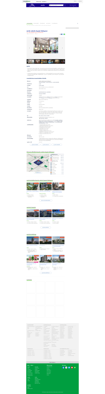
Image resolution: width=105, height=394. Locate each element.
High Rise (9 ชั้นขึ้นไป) (42, 93)
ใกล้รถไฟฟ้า (56, 120)
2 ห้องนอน (48, 96)
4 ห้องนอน (42, 97)
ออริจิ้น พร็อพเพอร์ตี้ (47, 333)
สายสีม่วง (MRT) (30, 332)
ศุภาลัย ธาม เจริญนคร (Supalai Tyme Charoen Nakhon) (45, 219)
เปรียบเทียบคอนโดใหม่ (71, 355)
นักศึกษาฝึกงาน (49, 373)
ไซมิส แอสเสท (54, 345)
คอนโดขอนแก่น (62, 334)
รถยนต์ (28, 368)
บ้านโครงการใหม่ (37, 368)
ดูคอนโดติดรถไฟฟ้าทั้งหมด (46, 272)
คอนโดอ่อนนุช (70, 330)
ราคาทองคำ (28, 378)
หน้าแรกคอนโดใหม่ (29, 23)
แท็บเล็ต (28, 387)
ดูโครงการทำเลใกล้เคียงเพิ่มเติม (45, 200)
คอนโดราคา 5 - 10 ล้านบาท (47, 356)
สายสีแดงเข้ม (37, 332)
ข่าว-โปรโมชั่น (70, 350)
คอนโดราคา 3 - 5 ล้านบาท (47, 355)
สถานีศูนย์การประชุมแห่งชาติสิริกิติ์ (32, 250)
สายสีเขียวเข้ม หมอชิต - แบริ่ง (31, 251)
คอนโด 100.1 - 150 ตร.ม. (31, 353)
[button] (62, 48)
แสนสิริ (28, 247)
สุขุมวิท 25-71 (70, 329)
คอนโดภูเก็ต (62, 333)
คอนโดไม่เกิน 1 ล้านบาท (47, 350)
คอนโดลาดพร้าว (62, 335)
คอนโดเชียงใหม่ (70, 333)
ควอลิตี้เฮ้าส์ (45, 326)
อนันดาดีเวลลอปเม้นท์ (55, 332)
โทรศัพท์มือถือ (29, 386)
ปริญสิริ (45, 329)
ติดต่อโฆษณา (80, 1)
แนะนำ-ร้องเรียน (49, 372)
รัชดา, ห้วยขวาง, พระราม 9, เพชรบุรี (44, 115)
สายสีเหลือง (29, 333)
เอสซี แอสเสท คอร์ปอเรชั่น (47, 340)
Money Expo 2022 (37, 383)
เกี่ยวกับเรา (75, 1)
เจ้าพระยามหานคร (54, 335)
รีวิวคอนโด (69, 354)
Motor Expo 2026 (29, 374)
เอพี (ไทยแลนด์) (54, 339)
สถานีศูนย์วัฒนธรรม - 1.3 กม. (51, 121)
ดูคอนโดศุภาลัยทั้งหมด (45, 227)
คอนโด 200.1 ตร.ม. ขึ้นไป (31, 355)
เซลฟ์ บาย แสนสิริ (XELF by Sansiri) (32, 245)
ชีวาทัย (45, 327)
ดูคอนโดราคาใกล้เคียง (42, 82)
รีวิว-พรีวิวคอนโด (42, 23)
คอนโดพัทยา (62, 332)
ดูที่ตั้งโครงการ (39, 172)
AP (39, 266)
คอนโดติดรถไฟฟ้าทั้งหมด (39, 326)
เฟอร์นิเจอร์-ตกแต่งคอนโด (71, 353)
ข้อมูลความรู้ (70, 352)
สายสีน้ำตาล (37, 335)
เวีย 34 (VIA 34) (42, 245)
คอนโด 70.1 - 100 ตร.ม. (31, 352)
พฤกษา (53, 193)
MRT (28, 328)
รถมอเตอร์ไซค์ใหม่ (29, 370)
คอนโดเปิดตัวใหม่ (62, 351)
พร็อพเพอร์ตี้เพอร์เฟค (55, 329)
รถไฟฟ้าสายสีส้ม (59, 122)
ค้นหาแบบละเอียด (73, 5)
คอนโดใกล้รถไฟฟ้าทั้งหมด (31, 326)
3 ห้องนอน (55, 96)
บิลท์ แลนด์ (53, 328)
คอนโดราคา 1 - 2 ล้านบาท (47, 353)
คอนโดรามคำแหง (70, 331)
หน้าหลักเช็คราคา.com (49, 366)
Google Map (42, 118)
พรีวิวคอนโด (62, 355)
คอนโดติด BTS (62, 327)
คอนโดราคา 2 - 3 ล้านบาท (47, 354)
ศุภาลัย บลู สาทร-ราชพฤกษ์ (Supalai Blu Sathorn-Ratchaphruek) (33, 219)
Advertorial (62, 353)
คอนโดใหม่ (36, 369)
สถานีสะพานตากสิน (57, 251)
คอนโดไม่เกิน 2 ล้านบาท (47, 351)
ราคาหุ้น (28, 379)
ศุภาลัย (40, 83)
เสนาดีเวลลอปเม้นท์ (46, 339)
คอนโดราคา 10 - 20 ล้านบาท (48, 357)
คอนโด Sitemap (51, 362)
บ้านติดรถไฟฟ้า (37, 371)
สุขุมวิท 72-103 (62, 330)
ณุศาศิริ (53, 327)
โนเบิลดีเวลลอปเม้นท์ (46, 345)
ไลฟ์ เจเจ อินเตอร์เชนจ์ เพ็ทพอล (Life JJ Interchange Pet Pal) (45, 264)
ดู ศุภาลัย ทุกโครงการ (49, 82)
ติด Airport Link (70, 327)
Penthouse (50, 97)
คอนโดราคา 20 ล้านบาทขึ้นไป (48, 358)
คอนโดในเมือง (49, 92)
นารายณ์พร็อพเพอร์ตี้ (47, 328)
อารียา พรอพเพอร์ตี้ (46, 335)
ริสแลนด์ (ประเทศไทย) (42, 193)
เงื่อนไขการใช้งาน (49, 370)
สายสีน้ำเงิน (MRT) (38, 330)
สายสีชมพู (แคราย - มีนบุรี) (31, 268)
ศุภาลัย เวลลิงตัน (41, 85)
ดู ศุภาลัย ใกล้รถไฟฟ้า (56, 82)
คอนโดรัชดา (70, 334)
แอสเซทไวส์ (28, 266)
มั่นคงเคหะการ (54, 330)
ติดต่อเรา (48, 374)
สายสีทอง (29, 335)
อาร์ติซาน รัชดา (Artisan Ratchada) (44, 191)
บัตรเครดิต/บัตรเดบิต (37, 379)
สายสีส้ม (29, 334)
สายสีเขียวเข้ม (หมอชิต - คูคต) (31, 267)
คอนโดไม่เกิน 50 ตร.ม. (31, 350)
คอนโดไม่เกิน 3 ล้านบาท (47, 352)
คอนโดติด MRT (62, 326)
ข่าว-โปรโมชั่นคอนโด (54, 23)
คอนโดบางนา (62, 331)
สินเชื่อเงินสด (36, 378)
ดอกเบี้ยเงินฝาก (37, 380)
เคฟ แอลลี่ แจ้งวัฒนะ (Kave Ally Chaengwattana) (31, 264)
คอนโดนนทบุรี (70, 328)
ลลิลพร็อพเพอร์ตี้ (46, 331)
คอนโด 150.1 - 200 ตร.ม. (31, 354)
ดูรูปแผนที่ (46, 118)
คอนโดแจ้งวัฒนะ (62, 328)
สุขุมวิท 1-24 (62, 329)
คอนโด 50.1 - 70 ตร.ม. (31, 351)
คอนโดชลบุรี (70, 335)
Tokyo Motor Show (30, 375)
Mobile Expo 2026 (30, 388)
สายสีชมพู (37, 333)
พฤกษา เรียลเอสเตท (46, 330)
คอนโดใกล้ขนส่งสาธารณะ (42, 92)
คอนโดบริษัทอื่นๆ (54, 346)
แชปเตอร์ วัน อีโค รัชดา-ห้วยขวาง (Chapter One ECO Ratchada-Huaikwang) (57, 192)
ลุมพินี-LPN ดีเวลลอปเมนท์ (55, 331)
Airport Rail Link (38, 327)
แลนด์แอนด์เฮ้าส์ (54, 342)
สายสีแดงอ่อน (37, 334)
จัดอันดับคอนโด (62, 352)
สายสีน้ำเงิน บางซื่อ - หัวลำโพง (31, 250)
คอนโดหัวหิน (70, 332)
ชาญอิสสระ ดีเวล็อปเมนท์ (55, 326)
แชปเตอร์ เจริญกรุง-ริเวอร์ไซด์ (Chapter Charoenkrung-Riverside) (58, 246)
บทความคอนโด (48, 23)
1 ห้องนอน (40, 96)
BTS (28, 327)
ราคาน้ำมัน (28, 380)
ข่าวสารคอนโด (62, 350)
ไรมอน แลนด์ (46, 346)
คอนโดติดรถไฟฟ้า (36, 23)
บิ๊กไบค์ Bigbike (29, 371)
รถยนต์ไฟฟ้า (29, 369)
